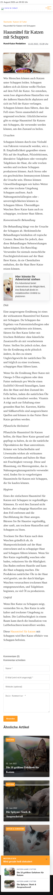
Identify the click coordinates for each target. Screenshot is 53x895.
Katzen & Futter (20, 22)
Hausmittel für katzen (23, 631)
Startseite (7, 22)
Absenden (10, 719)
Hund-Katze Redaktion (14, 43)
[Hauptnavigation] (47, 8)
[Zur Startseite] (9, 7)
